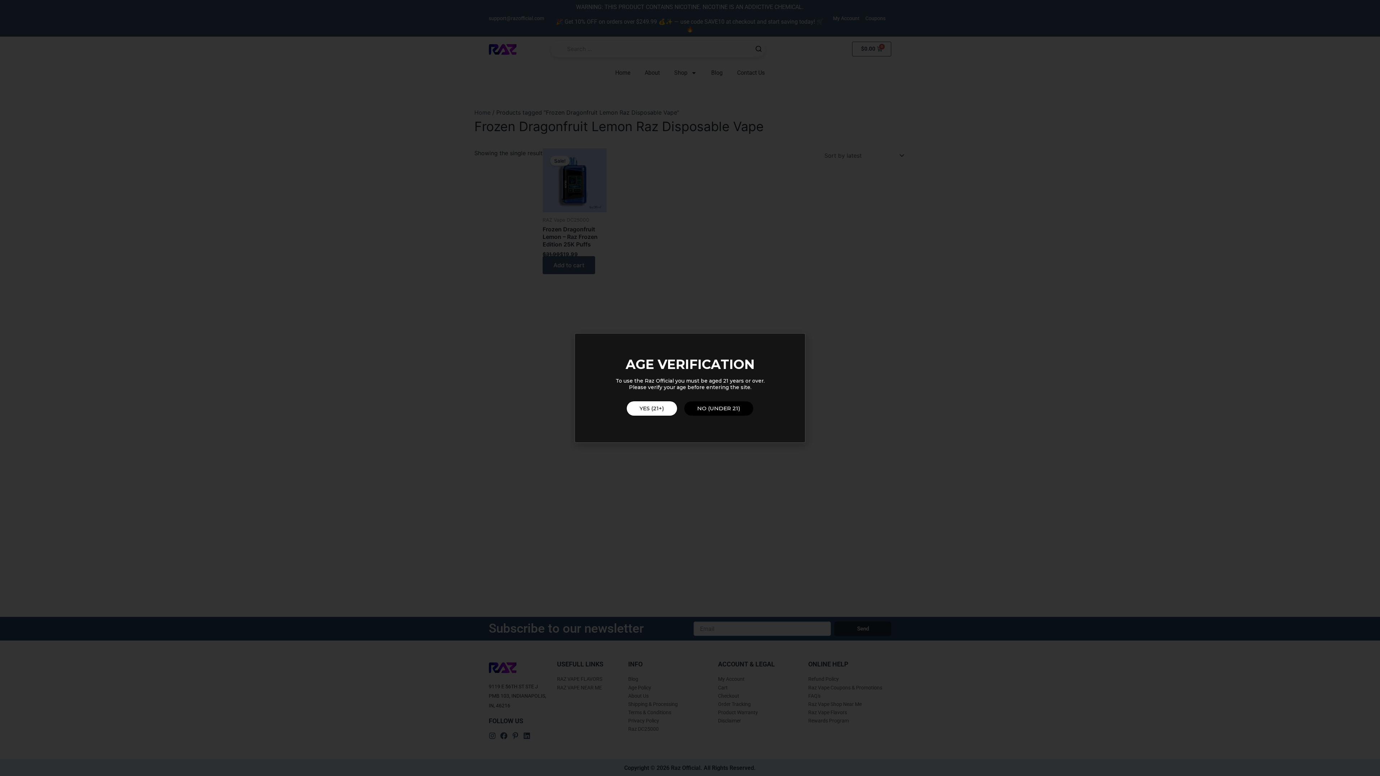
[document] (690, 388)
